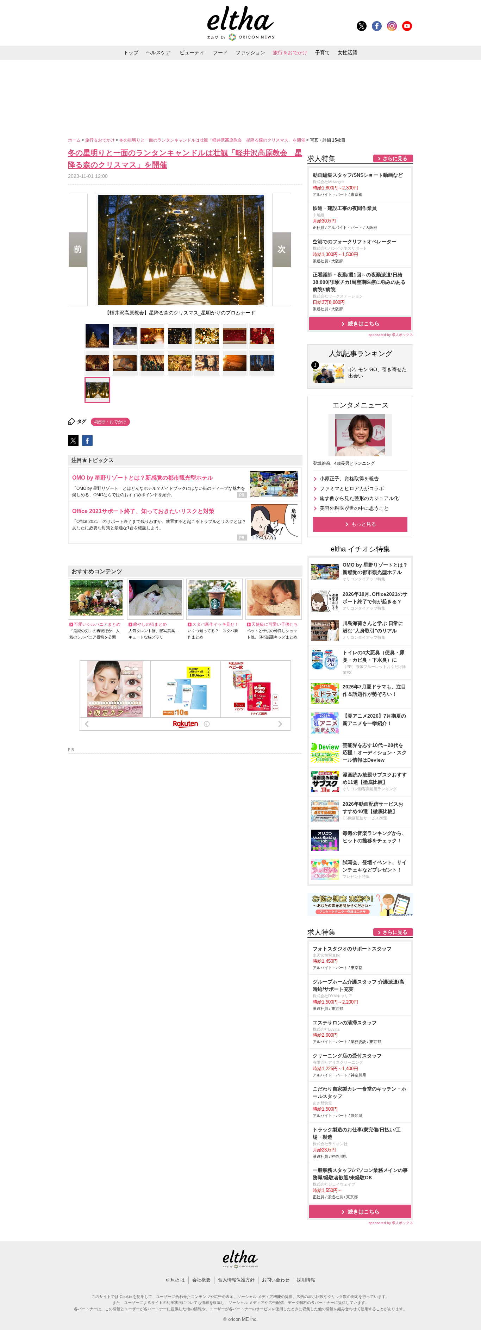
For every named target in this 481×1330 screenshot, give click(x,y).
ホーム (75, 140)
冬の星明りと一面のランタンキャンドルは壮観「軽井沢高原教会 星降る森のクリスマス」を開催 (212, 140)
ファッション (250, 52)
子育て (322, 52)
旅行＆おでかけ (290, 52)
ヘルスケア (158, 52)
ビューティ (192, 52)
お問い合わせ (275, 1279)
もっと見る (363, 524)
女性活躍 (347, 52)
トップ (131, 52)
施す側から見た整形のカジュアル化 (359, 498)
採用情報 (306, 1279)
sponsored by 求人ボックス (391, 335)
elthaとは (175, 1279)
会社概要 (201, 1279)
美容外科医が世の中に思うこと (354, 508)
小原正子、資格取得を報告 (349, 478)
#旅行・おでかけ (110, 421)
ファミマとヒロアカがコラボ (352, 488)
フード (220, 52)
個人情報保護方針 (236, 1279)
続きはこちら (364, 323)
